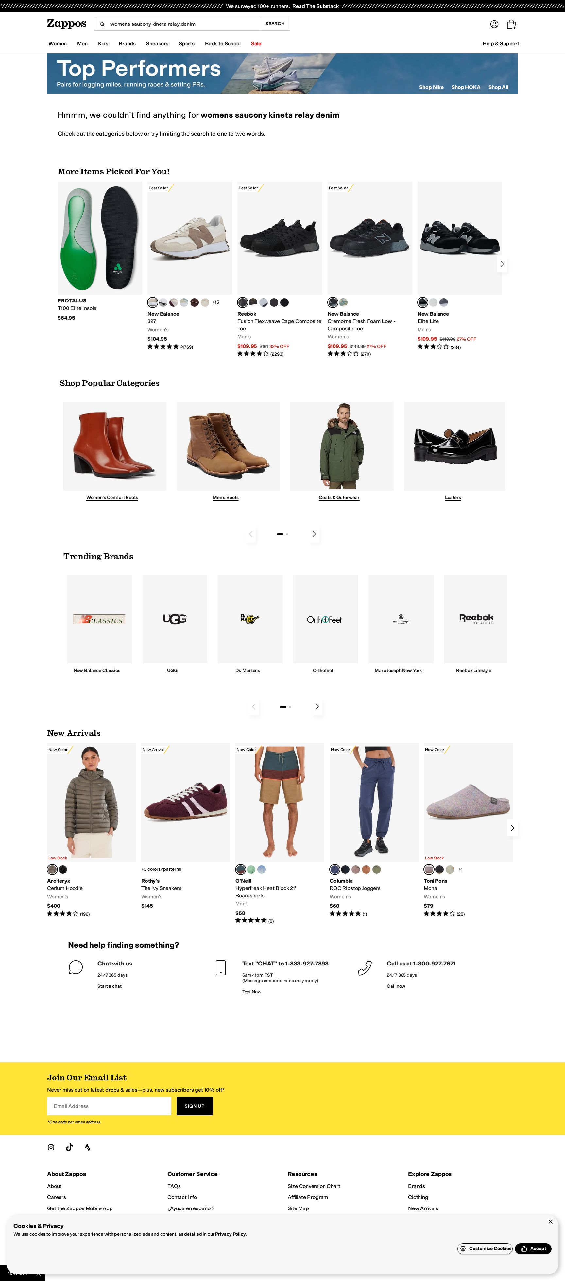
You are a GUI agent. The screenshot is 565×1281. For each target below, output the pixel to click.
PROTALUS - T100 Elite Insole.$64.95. (100, 251)
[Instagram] (51, 1147)
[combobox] (177, 24)
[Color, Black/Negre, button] (439, 869)
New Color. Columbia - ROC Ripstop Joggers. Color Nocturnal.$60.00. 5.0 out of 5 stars (374, 830)
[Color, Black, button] (345, 869)
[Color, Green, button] (251, 869)
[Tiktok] (69, 1147)
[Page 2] (287, 534)
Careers (56, 1197)
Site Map (298, 1208)
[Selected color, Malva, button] (429, 869)
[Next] (502, 263)
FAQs (173, 1186)
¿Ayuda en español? (190, 1208)
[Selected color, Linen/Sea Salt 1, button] (152, 302)
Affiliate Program (308, 1197)
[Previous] (251, 534)
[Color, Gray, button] (263, 302)
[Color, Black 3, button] (63, 869)
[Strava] (87, 1147)
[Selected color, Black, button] (423, 302)
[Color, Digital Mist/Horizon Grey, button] (163, 302)
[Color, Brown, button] (253, 302)
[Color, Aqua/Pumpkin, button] (343, 302)
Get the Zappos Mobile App (80, 1208)
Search (275, 23)
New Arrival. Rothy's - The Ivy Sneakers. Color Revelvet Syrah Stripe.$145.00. (185, 826)
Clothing (418, 1197)
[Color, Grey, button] (443, 302)
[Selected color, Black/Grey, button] (242, 302)
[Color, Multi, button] (450, 869)
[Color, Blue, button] (274, 302)
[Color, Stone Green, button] (376, 869)
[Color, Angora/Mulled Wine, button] (173, 302)
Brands (416, 1186)
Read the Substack (315, 6)
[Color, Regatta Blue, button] (261, 869)
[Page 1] (280, 534)
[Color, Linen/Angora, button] (205, 302)
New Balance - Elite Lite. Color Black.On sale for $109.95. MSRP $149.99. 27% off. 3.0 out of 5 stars (460, 266)
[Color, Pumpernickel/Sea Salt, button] (194, 302)
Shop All (498, 87)
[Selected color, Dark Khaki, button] (240, 869)
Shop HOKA (466, 87)
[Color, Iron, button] (356, 869)
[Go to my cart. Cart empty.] (511, 24)
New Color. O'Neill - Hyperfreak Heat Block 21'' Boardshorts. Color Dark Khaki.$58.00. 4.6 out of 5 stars (279, 833)
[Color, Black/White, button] (284, 302)
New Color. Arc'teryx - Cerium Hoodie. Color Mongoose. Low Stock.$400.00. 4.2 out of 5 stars (91, 830)
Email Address (71, 1106)
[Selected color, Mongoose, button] (52, 869)
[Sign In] (494, 24)
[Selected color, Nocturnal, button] (335, 869)
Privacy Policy (230, 1234)
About (54, 1186)
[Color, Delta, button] (366, 869)
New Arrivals (423, 1208)
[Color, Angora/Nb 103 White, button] (184, 302)
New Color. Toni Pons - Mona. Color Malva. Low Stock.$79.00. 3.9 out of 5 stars (468, 830)
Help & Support (501, 44)
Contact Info (182, 1197)
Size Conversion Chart (314, 1186)
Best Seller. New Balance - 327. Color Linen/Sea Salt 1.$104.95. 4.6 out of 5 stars (189, 266)
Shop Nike (431, 87)
